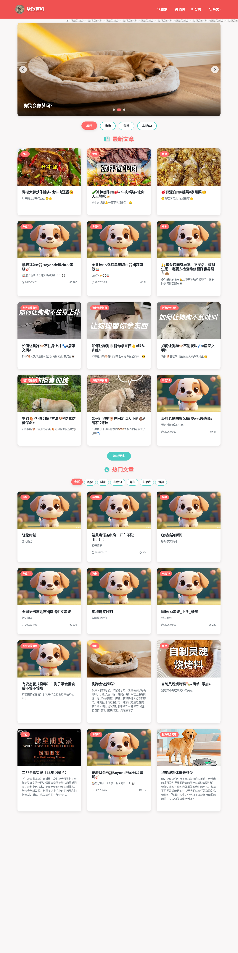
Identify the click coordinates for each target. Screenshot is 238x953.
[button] (197, 9)
